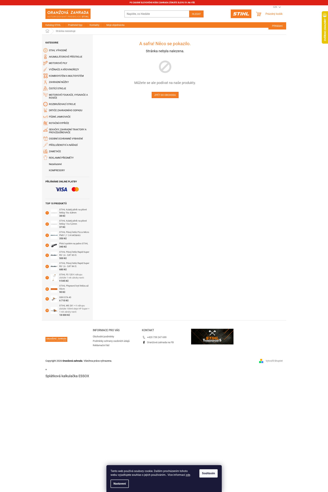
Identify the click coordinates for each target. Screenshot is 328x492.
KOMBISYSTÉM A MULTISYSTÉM (66, 75)
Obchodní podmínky (103, 336)
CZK (275, 7)
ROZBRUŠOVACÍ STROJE (62, 104)
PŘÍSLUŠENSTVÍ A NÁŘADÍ (63, 145)
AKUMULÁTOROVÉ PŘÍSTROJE (65, 56)
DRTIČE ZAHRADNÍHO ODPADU (65, 110)
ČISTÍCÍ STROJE (57, 88)
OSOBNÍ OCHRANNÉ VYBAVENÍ (66, 138)
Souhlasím (208, 473)
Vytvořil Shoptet (274, 360)
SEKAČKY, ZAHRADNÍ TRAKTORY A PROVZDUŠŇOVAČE (67, 131)
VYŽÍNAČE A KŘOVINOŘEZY (64, 69)
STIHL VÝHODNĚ (58, 50)
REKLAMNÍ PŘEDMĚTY (61, 157)
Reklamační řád (101, 345)
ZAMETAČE (55, 151)
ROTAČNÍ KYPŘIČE (59, 123)
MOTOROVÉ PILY (58, 63)
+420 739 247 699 (156, 337)
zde (188, 474)
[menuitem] (53, 25)
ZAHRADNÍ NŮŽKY (59, 82)
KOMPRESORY (57, 170)
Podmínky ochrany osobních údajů (111, 341)
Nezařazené (55, 164)
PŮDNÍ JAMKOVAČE (60, 116)
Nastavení (119, 483)
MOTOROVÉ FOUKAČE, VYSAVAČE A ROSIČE (68, 96)
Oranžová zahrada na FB (160, 342)
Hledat (196, 14)
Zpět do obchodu (165, 95)
